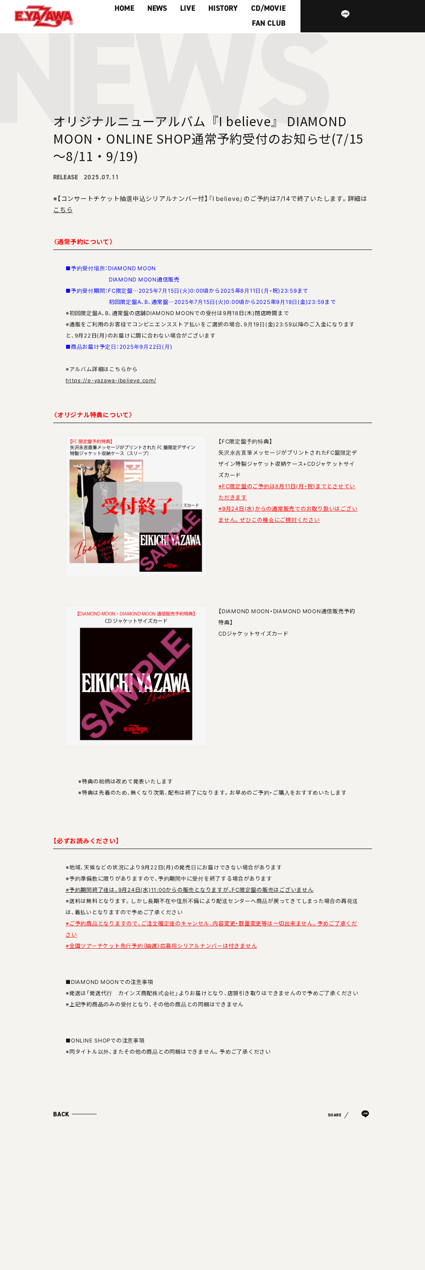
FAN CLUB (269, 23)
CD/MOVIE (268, 8)
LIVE (187, 8)
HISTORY (223, 8)
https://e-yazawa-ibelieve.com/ (111, 380)
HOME (124, 8)
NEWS (157, 8)
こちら (63, 209)
